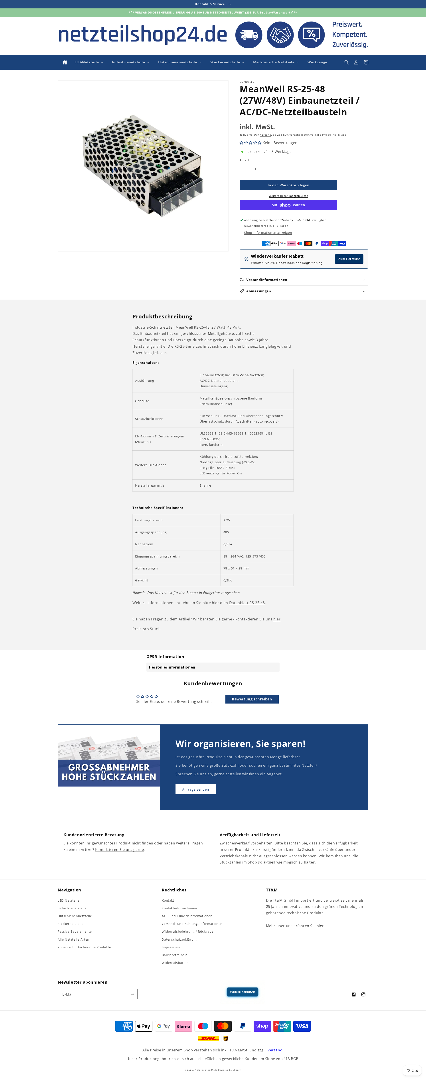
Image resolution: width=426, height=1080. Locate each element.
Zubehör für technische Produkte (84, 947)
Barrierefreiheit (174, 955)
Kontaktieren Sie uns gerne (119, 849)
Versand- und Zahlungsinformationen (192, 924)
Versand (265, 134)
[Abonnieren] (132, 994)
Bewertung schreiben (252, 699)
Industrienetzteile (72, 908)
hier (276, 619)
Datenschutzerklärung (179, 939)
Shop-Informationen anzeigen (268, 232)
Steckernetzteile (71, 924)
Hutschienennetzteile (75, 916)
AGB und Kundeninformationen (187, 916)
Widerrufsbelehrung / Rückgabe (187, 931)
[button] (88, 62)
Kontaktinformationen (179, 908)
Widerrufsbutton (175, 963)
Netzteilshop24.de (206, 1069)
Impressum (171, 947)
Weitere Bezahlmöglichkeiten (288, 196)
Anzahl (244, 160)
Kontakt (168, 900)
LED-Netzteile (68, 900)
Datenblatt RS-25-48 (247, 602)
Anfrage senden (195, 789)
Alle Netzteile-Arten (73, 939)
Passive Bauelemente (75, 931)
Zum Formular (349, 259)
